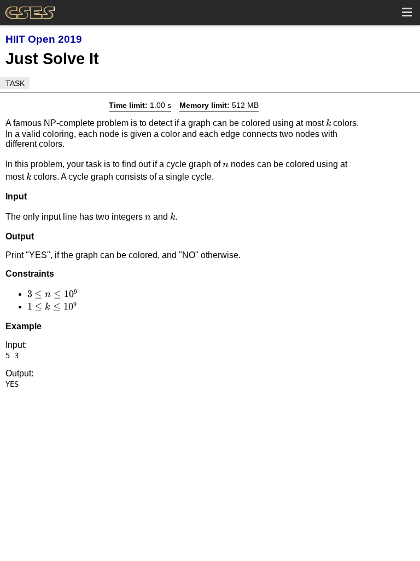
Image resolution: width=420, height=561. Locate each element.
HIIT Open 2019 (43, 39)
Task (15, 83)
